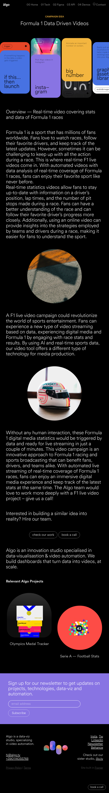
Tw (101, 736)
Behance (97, 747)
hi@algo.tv (13, 755)
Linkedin (97, 740)
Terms (27, 767)
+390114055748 (17, 758)
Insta (94, 736)
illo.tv (99, 758)
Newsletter (95, 744)
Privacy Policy (14, 767)
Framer (99, 767)
